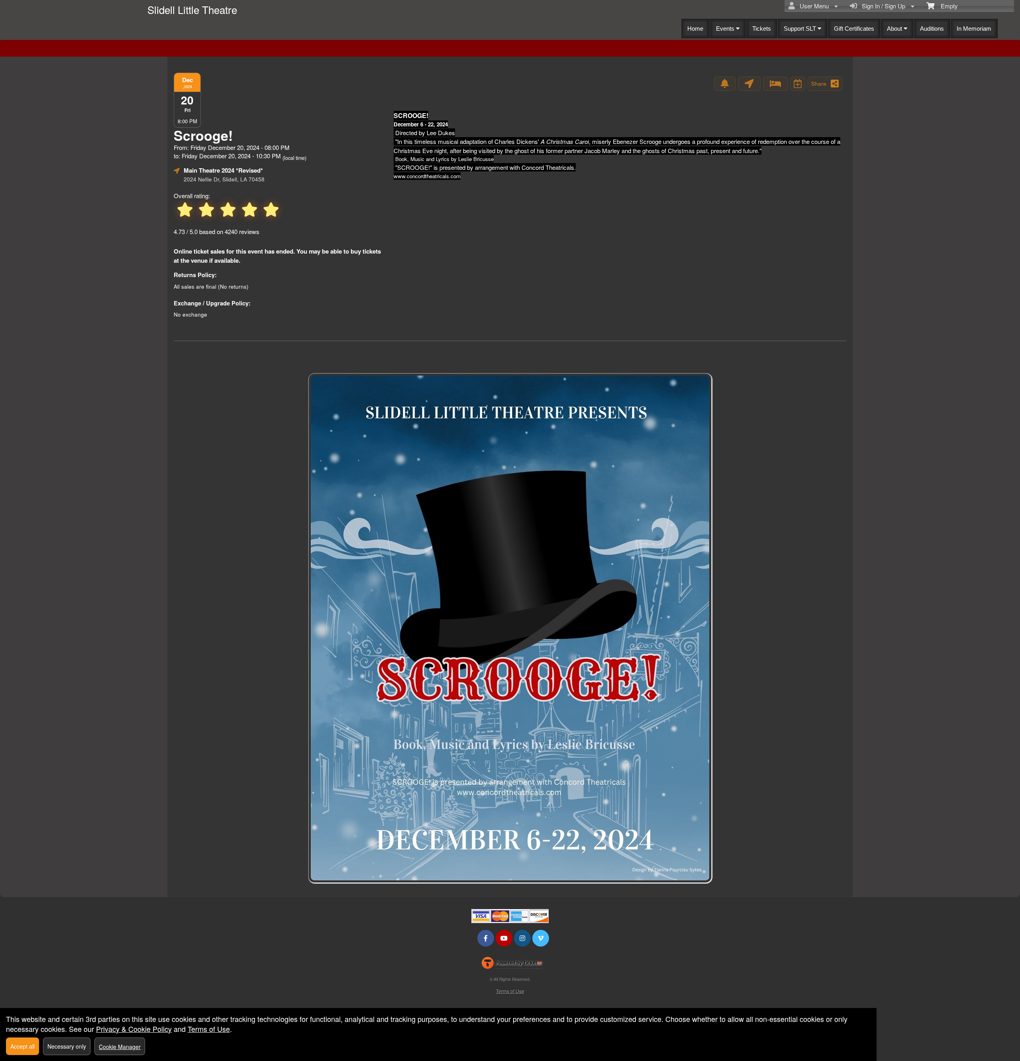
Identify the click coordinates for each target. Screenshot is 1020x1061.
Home (695, 28)
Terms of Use (510, 991)
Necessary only (66, 1046)
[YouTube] (504, 938)
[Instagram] (522, 938)
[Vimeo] (541, 938)
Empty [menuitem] (946, 6)
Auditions (932, 28)
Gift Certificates (854, 28)
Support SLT (801, 28)
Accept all (22, 1046)
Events (726, 28)
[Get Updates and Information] (725, 84)
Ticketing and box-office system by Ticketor (512, 964)
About (895, 28)
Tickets (761, 28)
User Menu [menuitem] (812, 6)
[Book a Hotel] (775, 84)
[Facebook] (486, 938)
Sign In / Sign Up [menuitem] (882, 6)
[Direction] (749, 84)
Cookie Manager (120, 1047)
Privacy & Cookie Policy (134, 1029)
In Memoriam (974, 28)
